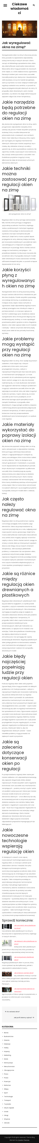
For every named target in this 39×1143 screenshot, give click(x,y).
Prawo (6, 1078)
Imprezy (7, 1051)
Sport (6, 1093)
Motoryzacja (8, 1063)
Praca (6, 1074)
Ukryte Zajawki (9, 1108)
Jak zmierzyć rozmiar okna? (24, 973)
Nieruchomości (9, 1066)
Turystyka (7, 1104)
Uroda (6, 1112)
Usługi (6, 1115)
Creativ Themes (23, 1140)
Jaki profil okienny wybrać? (23, 1018)
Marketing (7, 1055)
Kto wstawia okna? (13, 1012)
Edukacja (7, 1044)
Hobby (6, 1048)
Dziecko (7, 1040)
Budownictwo (8, 1036)
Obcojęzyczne (9, 1070)
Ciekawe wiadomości (19, 8)
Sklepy (6, 1089)
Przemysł (7, 1082)
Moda (6, 1059)
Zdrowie (7, 1123)
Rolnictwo (7, 1085)
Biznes (6, 1033)
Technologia (8, 1097)
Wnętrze (7, 1119)
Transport (7, 1100)
